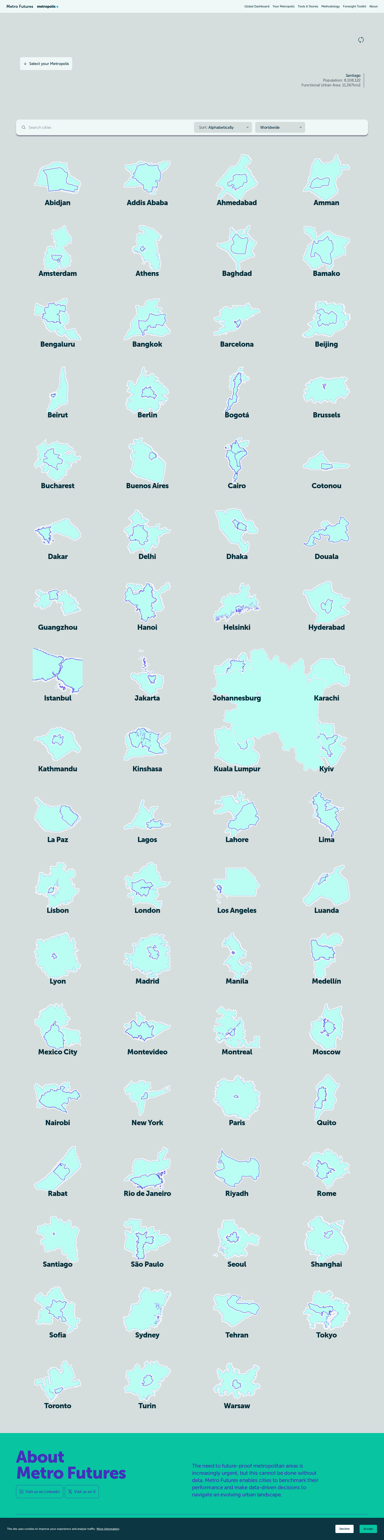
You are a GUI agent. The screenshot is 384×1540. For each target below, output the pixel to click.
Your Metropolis (284, 6)
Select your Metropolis (49, 63)
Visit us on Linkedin (42, 1491)
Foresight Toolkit (354, 6)
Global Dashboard (256, 6)
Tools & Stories (308, 6)
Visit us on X (85, 1491)
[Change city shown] (361, 40)
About (373, 6)
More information (108, 1529)
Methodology (330, 6)
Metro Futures (19, 6)
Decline (344, 1529)
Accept (368, 1529)
